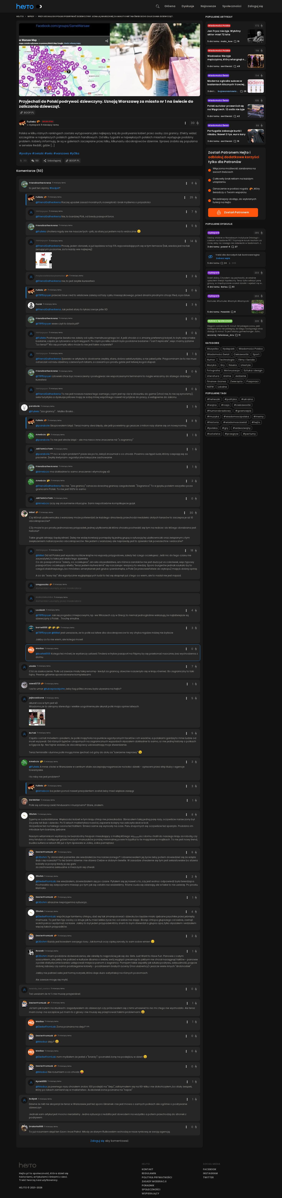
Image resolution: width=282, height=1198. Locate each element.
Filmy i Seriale (246, 359)
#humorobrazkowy (219, 410)
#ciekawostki (242, 405)
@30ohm (41, 857)
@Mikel (40, 555)
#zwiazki (38, 153)
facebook (209, 1169)
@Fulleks (41, 231)
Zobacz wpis (223, 258)
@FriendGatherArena (48, 202)
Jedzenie (240, 376)
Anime (227, 376)
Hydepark (229, 348)
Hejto (20, 16)
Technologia (226, 359)
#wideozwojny (242, 428)
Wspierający (150, 1193)
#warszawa (61, 153)
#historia (213, 422)
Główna (169, 6)
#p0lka (74, 153)
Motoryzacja (232, 370)
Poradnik (148, 1185)
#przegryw (231, 433)
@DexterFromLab (46, 881)
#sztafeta (213, 433)
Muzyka (211, 365)
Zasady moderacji (154, 1181)
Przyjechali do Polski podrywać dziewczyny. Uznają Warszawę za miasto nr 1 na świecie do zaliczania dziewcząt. (105, 16)
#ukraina (247, 399)
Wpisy (30, 16)
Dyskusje (188, 6)
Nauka (233, 365)
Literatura (213, 376)
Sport (256, 354)
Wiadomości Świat (218, 354)
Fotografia (213, 370)
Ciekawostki (241, 354)
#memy (258, 416)
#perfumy (249, 433)
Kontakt (147, 1169)
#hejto (255, 422)
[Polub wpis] (197, 123)
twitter (208, 1177)
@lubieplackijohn (54, 688)
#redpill (54, 188)
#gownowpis (243, 410)
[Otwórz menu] (185, 123)
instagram (210, 1173)
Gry (222, 365)
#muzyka (213, 416)
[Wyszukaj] (158, 6)
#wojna (212, 405)
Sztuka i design (253, 370)
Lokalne (222, 386)
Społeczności (231, 6)
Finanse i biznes (216, 381)
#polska (212, 428)
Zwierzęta (236, 381)
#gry (225, 428)
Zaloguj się (255, 6)
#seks (48, 153)
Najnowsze (208, 6)
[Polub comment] (196, 183)
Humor (211, 359)
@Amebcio (42, 471)
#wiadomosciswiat (235, 422)
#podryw (25, 153)
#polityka (230, 399)
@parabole (43, 425)
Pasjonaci (253, 381)
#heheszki (213, 399)
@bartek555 (43, 653)
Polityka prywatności (157, 1177)
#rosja (225, 405)
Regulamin (149, 1173)
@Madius (41, 1041)
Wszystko (213, 348)
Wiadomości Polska (251, 348)
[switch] (39, 6)
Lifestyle (246, 365)
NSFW (210, 386)
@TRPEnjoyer (43, 295)
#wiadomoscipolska (236, 416)
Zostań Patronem (236, 212)
